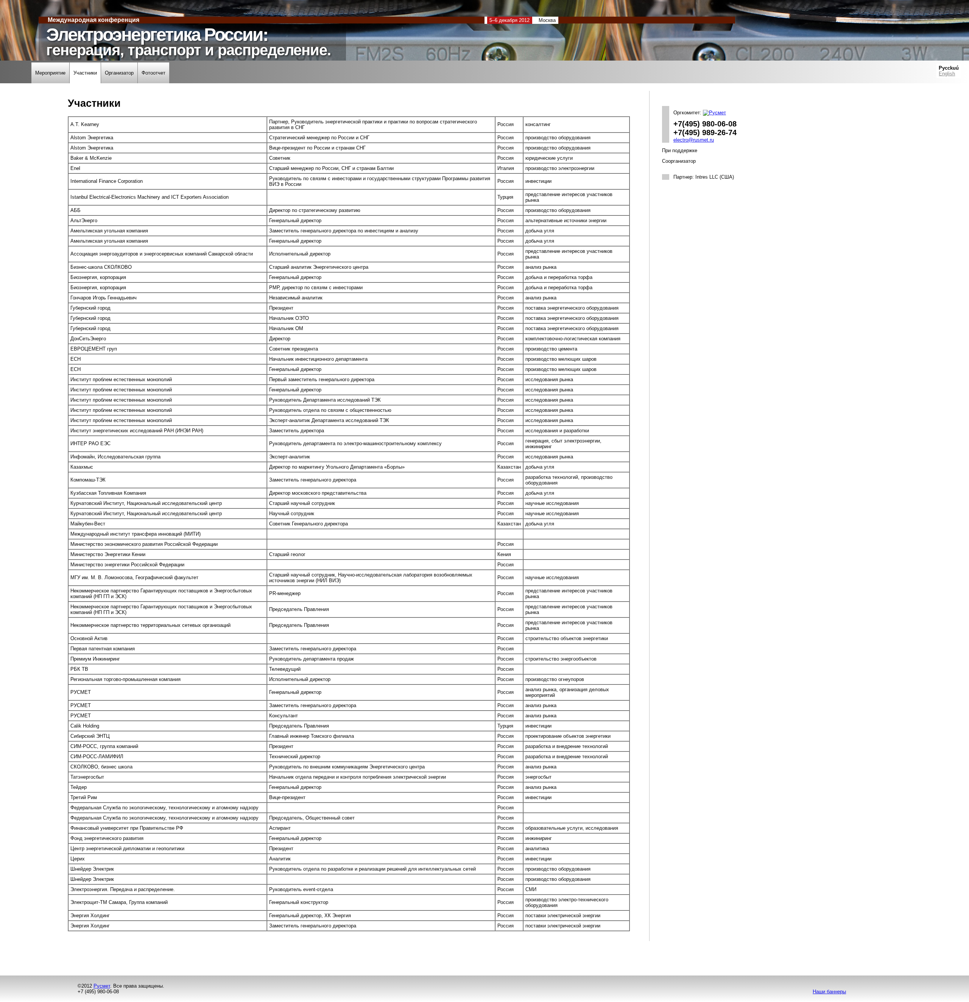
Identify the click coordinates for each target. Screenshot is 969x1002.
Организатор (119, 73)
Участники (85, 73)
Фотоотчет (153, 73)
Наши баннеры (829, 991)
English (947, 73)
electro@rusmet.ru (693, 140)
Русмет (101, 986)
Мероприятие (50, 73)
